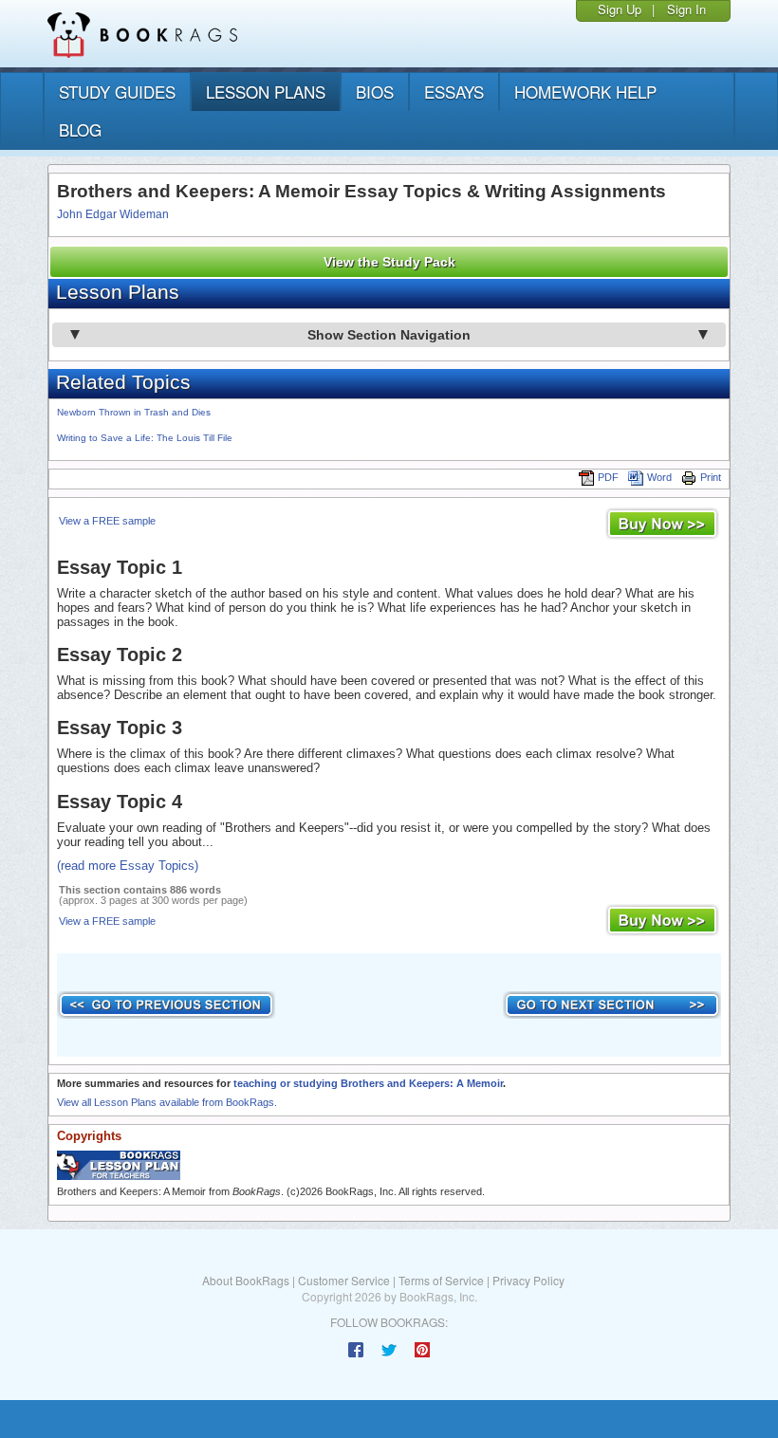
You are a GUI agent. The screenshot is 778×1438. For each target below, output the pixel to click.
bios (375, 91)
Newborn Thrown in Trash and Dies (134, 412)
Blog (80, 129)
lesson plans (265, 91)
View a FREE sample (107, 520)
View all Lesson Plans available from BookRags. (167, 1102)
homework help (585, 91)
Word (659, 477)
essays (454, 91)
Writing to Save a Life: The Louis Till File (144, 438)
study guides (117, 91)
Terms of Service (441, 1280)
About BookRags (245, 1280)
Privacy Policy (528, 1280)
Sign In (686, 9)
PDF (608, 477)
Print (710, 477)
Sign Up (619, 9)
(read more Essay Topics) (127, 865)
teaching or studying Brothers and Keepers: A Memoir (368, 1083)
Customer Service (344, 1280)
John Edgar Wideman (113, 214)
